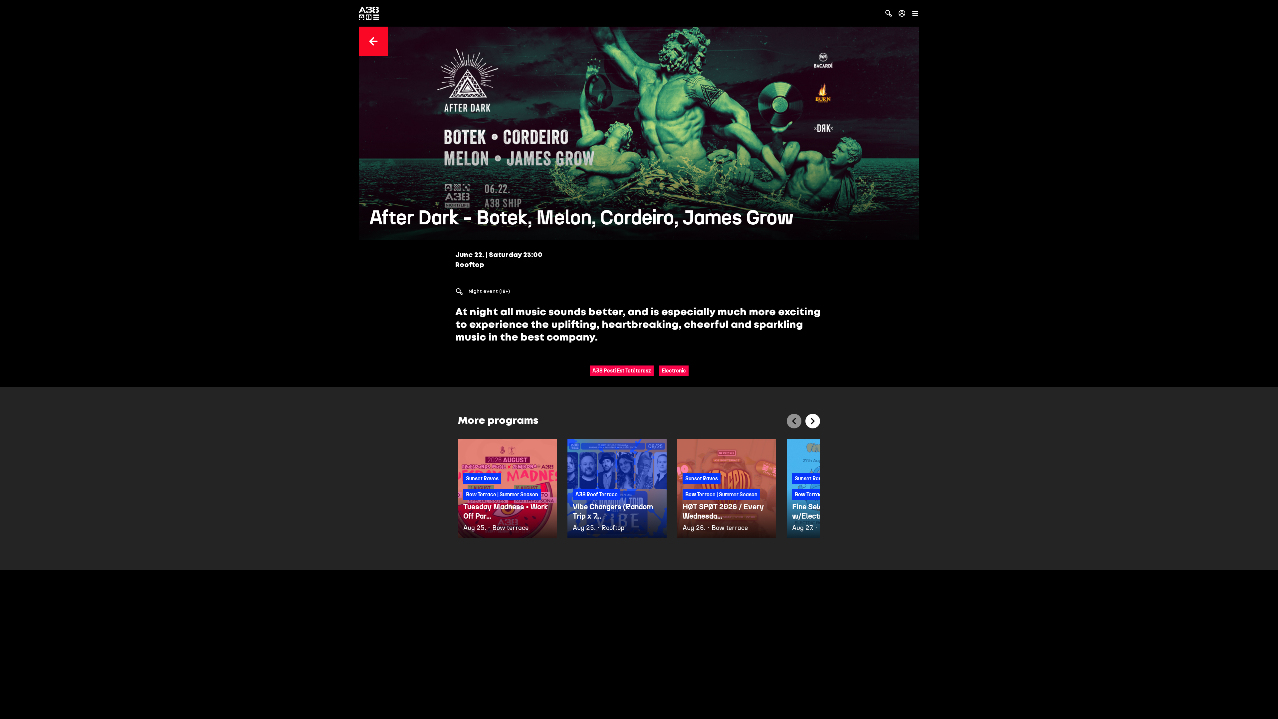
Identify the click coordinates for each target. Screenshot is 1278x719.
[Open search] (889, 13)
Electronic (674, 370)
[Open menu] (915, 13)
